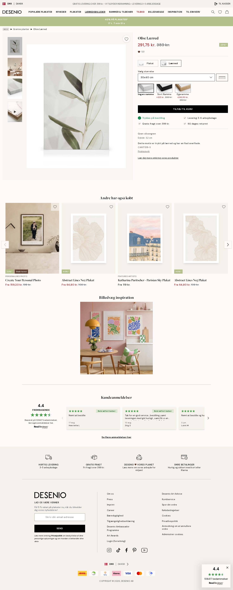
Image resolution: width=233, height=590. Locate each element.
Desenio (125, 581)
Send (60, 528)
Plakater (75, 12)
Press (110, 499)
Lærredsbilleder (95, 12)
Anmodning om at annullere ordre (176, 527)
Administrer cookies (172, 534)
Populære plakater (40, 12)
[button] (222, 77)
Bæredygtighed (115, 515)
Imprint (110, 504)
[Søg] (213, 12)
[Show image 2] (15, 67)
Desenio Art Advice (172, 493)
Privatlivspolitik (170, 521)
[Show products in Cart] (226, 12)
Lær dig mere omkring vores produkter (158, 158)
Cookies (166, 515)
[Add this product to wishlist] (126, 39)
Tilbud (140, 12)
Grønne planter (21, 29)
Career (110, 510)
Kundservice (168, 499)
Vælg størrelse (146, 71)
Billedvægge (156, 12)
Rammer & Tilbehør (121, 12)
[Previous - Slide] (135, 92)
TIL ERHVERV (193, 12)
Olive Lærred (40, 29)
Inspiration (175, 12)
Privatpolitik (56, 535)
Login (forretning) (116, 541)
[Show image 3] (15, 89)
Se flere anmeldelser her (116, 437)
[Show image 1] (15, 46)
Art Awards (113, 535)
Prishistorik (144, 151)
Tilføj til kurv (183, 109)
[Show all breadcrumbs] (6, 29)
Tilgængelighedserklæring (121, 521)
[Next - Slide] (230, 92)
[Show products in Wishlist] (220, 12)
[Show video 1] (15, 112)
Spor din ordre (169, 504)
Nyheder (61, 12)
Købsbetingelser (170, 510)
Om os (110, 493)
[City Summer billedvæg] (116, 338)
